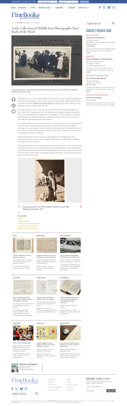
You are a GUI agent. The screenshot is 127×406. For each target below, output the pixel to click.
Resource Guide (43, 8)
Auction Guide (52, 390)
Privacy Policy (62, 402)
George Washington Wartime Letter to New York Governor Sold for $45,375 (46, 261)
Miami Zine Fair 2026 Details (22, 343)
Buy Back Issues (24, 368)
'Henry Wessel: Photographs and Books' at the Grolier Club (69, 256)
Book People (64, 323)
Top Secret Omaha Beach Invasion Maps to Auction (21, 267)
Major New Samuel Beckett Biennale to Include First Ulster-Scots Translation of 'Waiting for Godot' (22, 348)
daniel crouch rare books (29, 224)
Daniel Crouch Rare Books (43, 103)
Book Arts (17, 323)
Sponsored (64, 278)
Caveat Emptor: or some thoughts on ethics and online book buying (70, 312)
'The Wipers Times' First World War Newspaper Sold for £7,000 (23, 305)
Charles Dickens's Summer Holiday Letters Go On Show (45, 298)
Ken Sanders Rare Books (96, 78)
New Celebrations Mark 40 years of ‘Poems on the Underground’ (22, 355)
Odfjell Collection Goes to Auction (68, 306)
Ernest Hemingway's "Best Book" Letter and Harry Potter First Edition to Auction (22, 299)
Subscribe (58, 8)
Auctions (16, 278)
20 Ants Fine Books (94, 97)
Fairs (13, 23)
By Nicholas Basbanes (26, 369)
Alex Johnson (35, 23)
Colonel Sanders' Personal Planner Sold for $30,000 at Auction (45, 268)
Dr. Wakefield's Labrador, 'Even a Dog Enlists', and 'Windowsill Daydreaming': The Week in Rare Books (70, 267)
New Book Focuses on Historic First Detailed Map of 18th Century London (23, 261)
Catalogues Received (55, 387)
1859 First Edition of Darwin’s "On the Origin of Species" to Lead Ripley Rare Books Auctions (69, 300)
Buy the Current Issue (26, 366)
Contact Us (82, 8)
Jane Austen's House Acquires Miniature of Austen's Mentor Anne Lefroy (69, 344)
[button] (19, 205)
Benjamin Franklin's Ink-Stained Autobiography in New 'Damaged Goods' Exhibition (47, 310)
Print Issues (52, 385)
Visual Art (41, 323)
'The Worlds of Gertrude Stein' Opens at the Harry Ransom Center (47, 303)
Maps (15, 236)
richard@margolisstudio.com (95, 65)
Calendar (71, 7)
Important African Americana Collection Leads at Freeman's (46, 256)
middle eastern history (28, 228)
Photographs (23, 221)
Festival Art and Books (95, 38)
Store (33, 7)
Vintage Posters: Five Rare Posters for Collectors (45, 350)
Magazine (21, 8)
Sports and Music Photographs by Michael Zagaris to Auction (70, 261)
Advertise (70, 390)
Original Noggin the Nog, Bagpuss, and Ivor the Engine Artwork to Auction (46, 344)
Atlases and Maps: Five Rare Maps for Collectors (22, 256)
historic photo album (27, 226)
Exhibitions (41, 278)
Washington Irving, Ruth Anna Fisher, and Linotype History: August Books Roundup (70, 355)
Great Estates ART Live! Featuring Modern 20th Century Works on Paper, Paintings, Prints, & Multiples (22, 312)
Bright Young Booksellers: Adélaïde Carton (68, 350)
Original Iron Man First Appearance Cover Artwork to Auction (46, 355)
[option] (50, 186)
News (13, 7)
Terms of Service (73, 402)
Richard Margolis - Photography (99, 59)
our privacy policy (53, 401)
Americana (40, 236)
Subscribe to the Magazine (28, 364)
